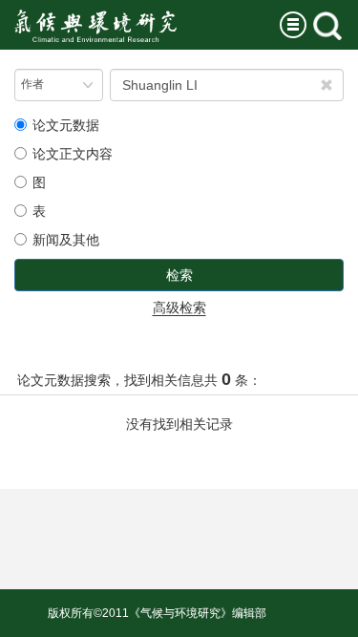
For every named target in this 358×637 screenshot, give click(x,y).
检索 (179, 275)
